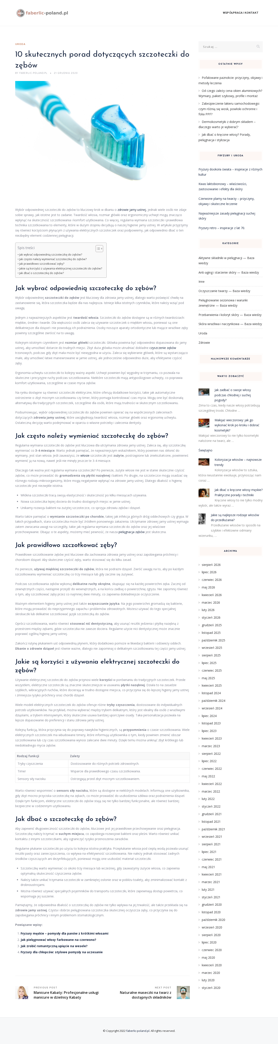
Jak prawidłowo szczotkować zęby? (41, 264)
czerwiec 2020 (212, 950)
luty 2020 (208, 980)
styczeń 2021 (211, 897)
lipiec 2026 (209, 572)
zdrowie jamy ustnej (131, 210)
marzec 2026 (211, 602)
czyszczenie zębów (162, 348)
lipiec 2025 (209, 663)
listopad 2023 (211, 723)
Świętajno (205, 450)
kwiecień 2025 (212, 685)
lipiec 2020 (209, 942)
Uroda (20, 44)
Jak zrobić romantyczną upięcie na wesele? (54, 946)
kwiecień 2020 (212, 965)
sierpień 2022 (211, 754)
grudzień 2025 (212, 625)
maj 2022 (208, 776)
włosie (84, 455)
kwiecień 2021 (212, 874)
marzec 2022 (211, 791)
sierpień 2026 (211, 565)
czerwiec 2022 (212, 768)
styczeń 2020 (211, 988)
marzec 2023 (211, 746)
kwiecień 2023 (212, 738)
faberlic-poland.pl (137, 1031)
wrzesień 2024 (212, 708)
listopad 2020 (211, 912)
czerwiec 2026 (212, 580)
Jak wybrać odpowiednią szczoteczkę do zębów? (50, 254)
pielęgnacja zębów (132, 532)
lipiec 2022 (209, 761)
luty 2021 (208, 889)
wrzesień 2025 (212, 648)
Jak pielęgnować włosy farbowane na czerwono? (58, 940)
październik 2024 (213, 701)
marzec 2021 (211, 882)
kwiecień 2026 (212, 595)
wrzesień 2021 (212, 836)
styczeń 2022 (211, 806)
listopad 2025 (211, 633)
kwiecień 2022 (212, 784)
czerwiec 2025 (212, 670)
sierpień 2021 (211, 844)
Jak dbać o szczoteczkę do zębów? (41, 273)
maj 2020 (208, 957)
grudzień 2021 (212, 814)
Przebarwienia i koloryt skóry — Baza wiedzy (230, 315)
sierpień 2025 (211, 655)
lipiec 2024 (209, 716)
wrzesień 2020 (212, 927)
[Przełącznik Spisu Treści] (97, 248)
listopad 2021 (211, 821)
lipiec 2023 (209, 731)
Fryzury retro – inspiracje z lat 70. (222, 228)
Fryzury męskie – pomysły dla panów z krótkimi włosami (64, 933)
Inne (202, 281)
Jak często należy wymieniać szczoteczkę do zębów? (53, 259)
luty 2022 (208, 799)
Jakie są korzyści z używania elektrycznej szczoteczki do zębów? (60, 268)
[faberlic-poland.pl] (42, 13)
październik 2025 (213, 640)
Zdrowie (204, 342)
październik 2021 (213, 829)
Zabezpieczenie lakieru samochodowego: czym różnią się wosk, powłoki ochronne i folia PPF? (229, 108)
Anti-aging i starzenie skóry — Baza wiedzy (229, 272)
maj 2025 (208, 678)
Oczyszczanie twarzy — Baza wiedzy (224, 291)
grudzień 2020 (212, 904)
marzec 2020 (211, 973)
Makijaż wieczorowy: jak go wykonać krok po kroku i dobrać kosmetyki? (237, 425)
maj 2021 (208, 867)
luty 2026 (208, 610)
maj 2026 (208, 587)
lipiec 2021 (209, 852)
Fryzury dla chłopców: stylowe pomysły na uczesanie (62, 952)
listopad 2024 (211, 693)
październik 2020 (213, 920)
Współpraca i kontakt (240, 13)
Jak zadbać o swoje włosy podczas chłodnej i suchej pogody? (233, 395)
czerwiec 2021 (212, 859)
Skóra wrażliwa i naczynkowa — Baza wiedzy (230, 324)
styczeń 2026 (211, 617)
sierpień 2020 (211, 935)
